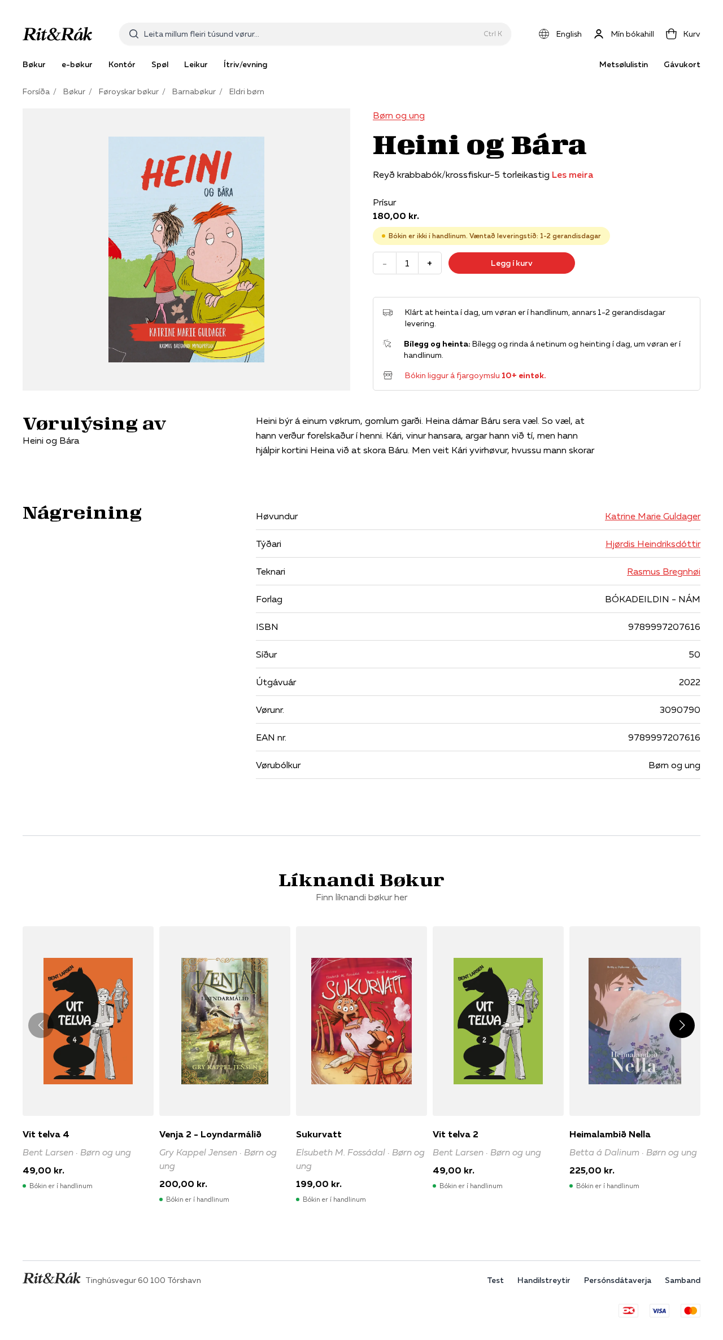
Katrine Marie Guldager (652, 516)
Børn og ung (399, 115)
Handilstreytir (543, 1280)
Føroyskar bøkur (129, 91)
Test (495, 1280)
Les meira (572, 174)
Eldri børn (246, 91)
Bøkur (74, 91)
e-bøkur (77, 64)
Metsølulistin (623, 64)
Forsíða (36, 91)
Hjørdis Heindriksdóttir (653, 543)
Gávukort (682, 64)
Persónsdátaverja (617, 1280)
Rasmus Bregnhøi (663, 571)
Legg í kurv (512, 263)
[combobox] (311, 34)
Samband (682, 1280)
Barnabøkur (194, 91)
